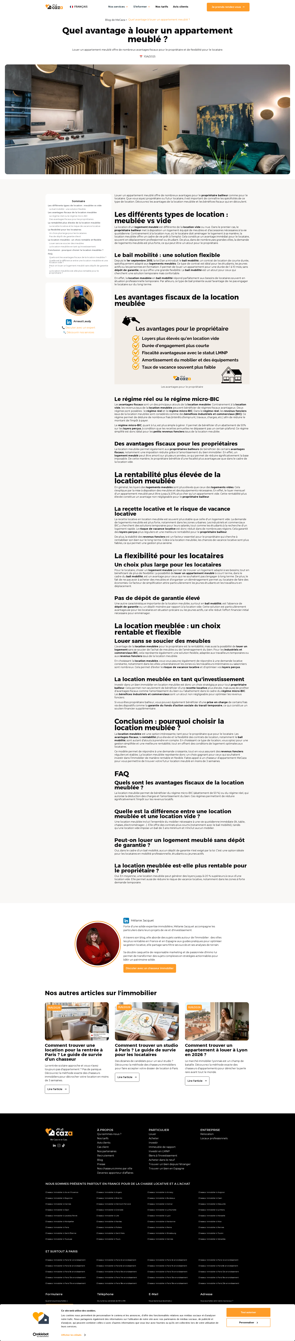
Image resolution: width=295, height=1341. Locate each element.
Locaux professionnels (214, 1138)
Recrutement (105, 1155)
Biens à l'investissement (163, 1155)
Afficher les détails (71, 1335)
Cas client (103, 1147)
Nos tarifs (161, 6)
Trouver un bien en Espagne (166, 1168)
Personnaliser (246, 1322)
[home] (54, 6)
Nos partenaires (106, 1151)
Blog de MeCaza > (116, 19)
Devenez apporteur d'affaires (115, 1172)
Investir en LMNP (159, 1151)
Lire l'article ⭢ (57, 1089)
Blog (100, 1159)
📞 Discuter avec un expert (78, 327)
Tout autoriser (248, 1312)
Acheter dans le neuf (162, 1159)
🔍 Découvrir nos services (78, 332)
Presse (101, 1164)
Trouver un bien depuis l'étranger (170, 1164)
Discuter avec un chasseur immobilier (150, 968)
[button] (79, 6)
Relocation (207, 1134)
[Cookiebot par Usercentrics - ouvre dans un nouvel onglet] (40, 1335)
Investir (153, 1142)
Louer (152, 1134)
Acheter (154, 1138)
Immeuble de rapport (162, 1147)
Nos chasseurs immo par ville (114, 1168)
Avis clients (180, 6)
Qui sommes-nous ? (109, 1134)
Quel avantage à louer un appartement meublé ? (159, 19)
